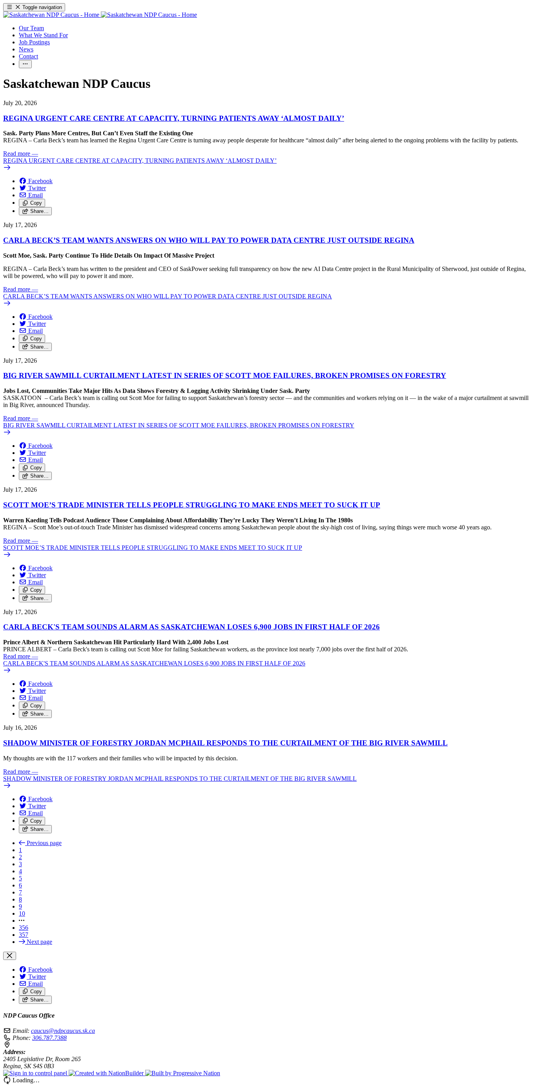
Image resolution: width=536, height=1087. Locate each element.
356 (23, 927)
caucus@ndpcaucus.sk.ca (63, 1030)
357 (23, 934)
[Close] (9, 956)
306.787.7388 (49, 1037)
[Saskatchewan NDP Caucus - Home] (100, 14)
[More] (25, 64)
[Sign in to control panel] (36, 1073)
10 (22, 913)
